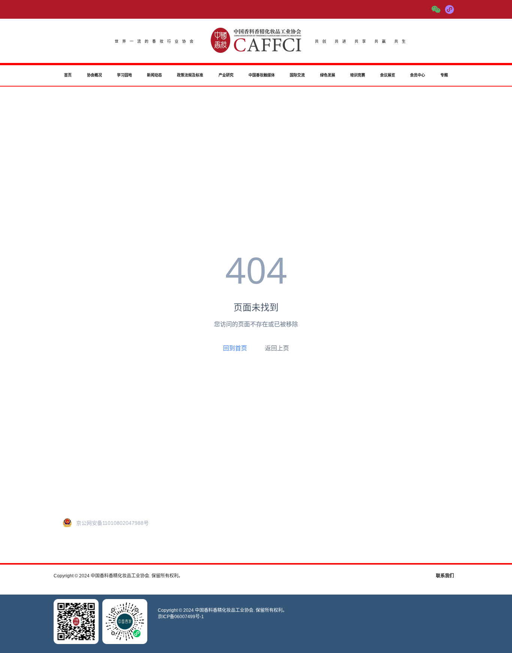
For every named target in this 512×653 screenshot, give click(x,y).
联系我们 (445, 575)
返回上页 (277, 348)
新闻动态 (154, 75)
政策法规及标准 (190, 75)
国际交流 (297, 75)
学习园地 (124, 75)
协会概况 (94, 75)
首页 (68, 75)
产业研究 (226, 75)
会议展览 (387, 75)
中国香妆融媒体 (262, 75)
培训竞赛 (357, 75)
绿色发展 (327, 75)
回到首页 (235, 348)
